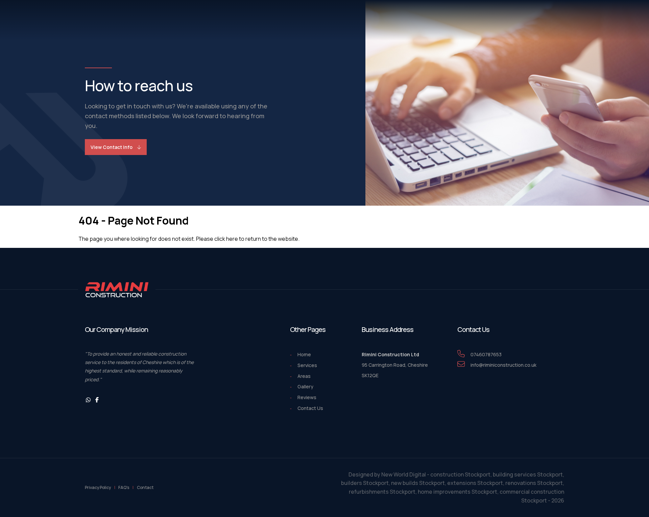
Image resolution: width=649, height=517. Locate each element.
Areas (304, 376)
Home (304, 354)
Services (307, 365)
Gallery (305, 386)
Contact (145, 487)
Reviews (306, 397)
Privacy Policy (98, 487)
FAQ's (123, 487)
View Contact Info (112, 147)
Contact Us (310, 408)
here (232, 238)
